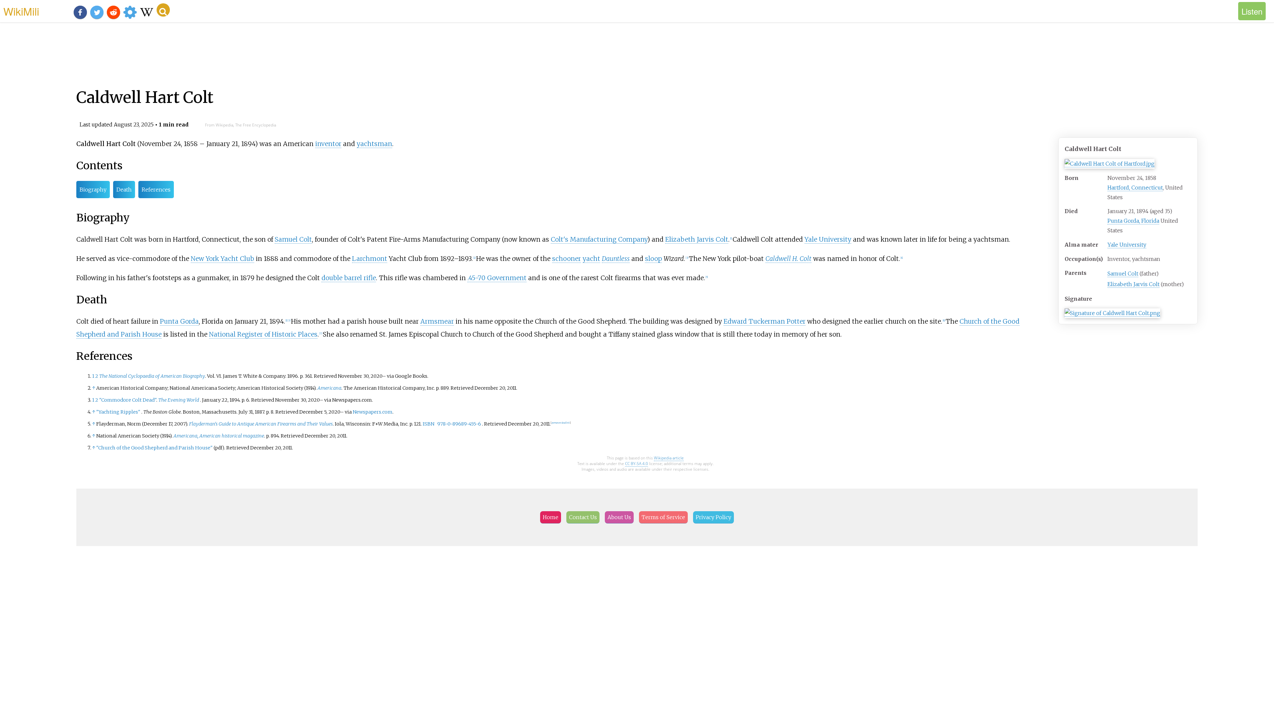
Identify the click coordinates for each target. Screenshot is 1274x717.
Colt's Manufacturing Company (599, 239)
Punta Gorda (179, 321)
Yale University (1126, 244)
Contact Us (583, 517)
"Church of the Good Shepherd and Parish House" (154, 448)
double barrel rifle (348, 278)
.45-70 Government (497, 278)
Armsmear (437, 321)
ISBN (428, 424)
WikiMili (21, 11)
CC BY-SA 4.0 (636, 463)
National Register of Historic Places (263, 334)
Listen (1251, 11)
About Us (619, 517)
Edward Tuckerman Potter (765, 321)
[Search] (163, 10)
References (156, 189)
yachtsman (374, 144)
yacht (591, 259)
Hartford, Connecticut (1135, 187)
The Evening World (178, 400)
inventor (328, 144)
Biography (93, 189)
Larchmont (369, 259)
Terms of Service (663, 517)
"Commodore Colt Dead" (127, 400)
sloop (653, 259)
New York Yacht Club (222, 259)
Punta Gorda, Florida (1133, 220)
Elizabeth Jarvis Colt (1133, 284)
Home (550, 517)
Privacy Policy (713, 517)
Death (124, 189)
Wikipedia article (669, 458)
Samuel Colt (1122, 273)
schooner (566, 259)
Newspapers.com (372, 412)
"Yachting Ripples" (118, 412)
